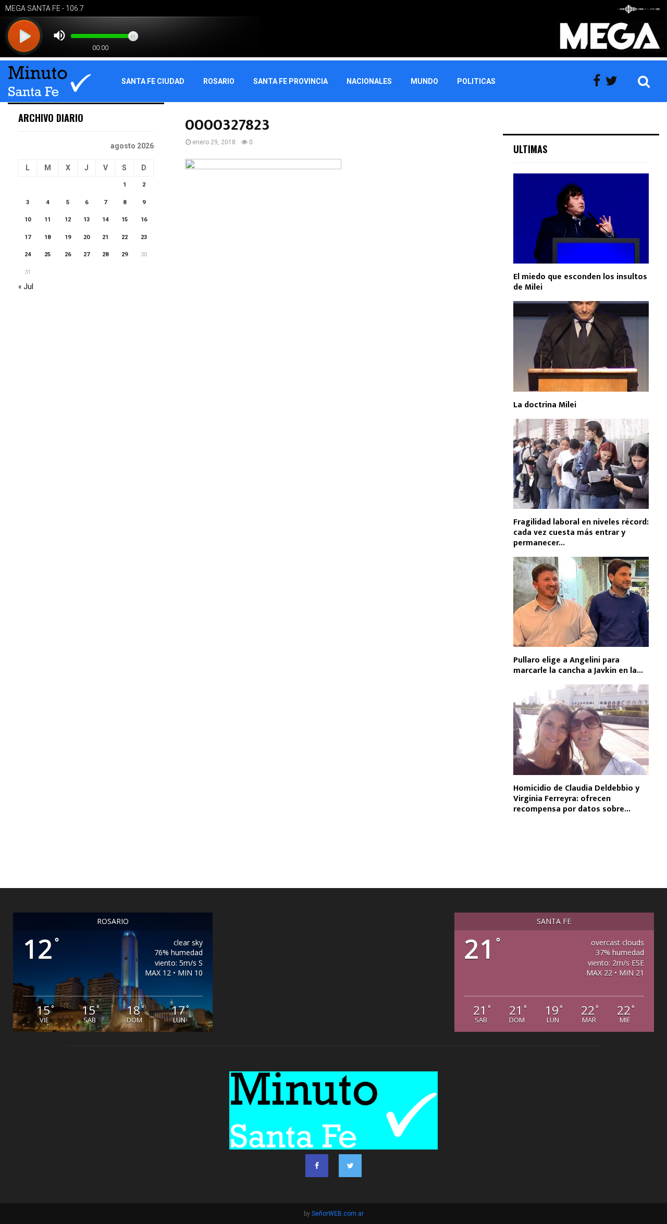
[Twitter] (614, 81)
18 (47, 237)
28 (105, 254)
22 (124, 237)
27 (86, 254)
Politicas (476, 81)
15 (124, 219)
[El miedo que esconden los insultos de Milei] (581, 218)
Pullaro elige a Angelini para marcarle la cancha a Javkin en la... (578, 665)
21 (105, 237)
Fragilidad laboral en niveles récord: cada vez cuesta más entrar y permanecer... (581, 532)
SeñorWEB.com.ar (338, 1213)
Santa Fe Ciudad (152, 81)
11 (47, 219)
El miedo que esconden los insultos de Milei (580, 282)
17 (27, 237)
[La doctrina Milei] (581, 346)
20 (86, 237)
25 (47, 254)
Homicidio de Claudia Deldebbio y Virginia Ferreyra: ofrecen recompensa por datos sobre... (576, 798)
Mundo (424, 81)
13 (86, 219)
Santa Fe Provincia (290, 81)
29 (124, 254)
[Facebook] (599, 81)
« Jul (25, 286)
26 (68, 254)
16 (144, 219)
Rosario (218, 81)
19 (68, 237)
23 (144, 237)
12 (68, 219)
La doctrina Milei (544, 405)
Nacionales (369, 81)
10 (27, 219)
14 (105, 219)
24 (27, 254)
